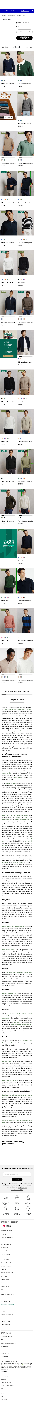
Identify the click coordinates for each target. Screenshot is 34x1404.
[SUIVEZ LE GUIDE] (8, 105)
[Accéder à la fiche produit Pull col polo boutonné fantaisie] (8, 222)
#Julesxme (3, 1379)
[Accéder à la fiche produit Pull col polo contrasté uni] (8, 63)
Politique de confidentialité (7, 1385)
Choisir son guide (5, 1350)
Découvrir (4, 1371)
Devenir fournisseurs (6, 1308)
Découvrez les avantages (7, 1262)
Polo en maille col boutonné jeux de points (14, 680)
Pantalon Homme (5, 1279)
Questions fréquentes (6, 1251)
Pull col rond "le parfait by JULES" (11, 203)
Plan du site (4, 1399)
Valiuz (2, 1396)
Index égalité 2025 (5, 1324)
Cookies (3, 1393)
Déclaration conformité (6, 1318)
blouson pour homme (24, 1055)
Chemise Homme (5, 1286)
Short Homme (4, 1276)
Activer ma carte (5, 1339)
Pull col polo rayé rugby (25, 640)
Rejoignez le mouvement (7, 1304)
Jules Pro (3, 1298)
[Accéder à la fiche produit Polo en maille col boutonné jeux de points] (25, 580)
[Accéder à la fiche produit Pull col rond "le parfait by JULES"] (8, 183)
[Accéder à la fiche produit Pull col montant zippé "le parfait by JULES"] (8, 461)
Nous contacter (4, 1247)
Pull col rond (22, 282)
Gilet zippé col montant (8, 322)
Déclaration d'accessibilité (7, 1328)
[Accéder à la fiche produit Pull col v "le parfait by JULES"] (8, 382)
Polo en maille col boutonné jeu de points (14, 163)
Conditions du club (5, 1269)
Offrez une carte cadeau (7, 1336)
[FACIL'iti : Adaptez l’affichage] (6, 1226)
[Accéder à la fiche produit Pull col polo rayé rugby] (25, 620)
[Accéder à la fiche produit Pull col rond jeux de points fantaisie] (25, 660)
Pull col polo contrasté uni (9, 83)
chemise (18, 1053)
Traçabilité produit (5, 1321)
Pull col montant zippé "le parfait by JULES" (14, 481)
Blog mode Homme (5, 1301)
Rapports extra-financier (7, 1314)
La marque (3, 1311)
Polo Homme (4, 1282)
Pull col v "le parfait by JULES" (10, 402)
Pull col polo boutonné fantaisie (10, 242)
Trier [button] (30, 47)
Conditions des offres (6, 1382)
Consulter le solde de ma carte (8, 1343)
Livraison (3, 1234)
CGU (2, 1391)
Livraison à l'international (7, 1237)
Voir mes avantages (6, 1266)
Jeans (2, 1289)
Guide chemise (4, 1356)
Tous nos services (5, 1254)
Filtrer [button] (6, 47)
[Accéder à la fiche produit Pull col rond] (25, 262)
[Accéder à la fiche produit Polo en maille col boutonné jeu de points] (8, 143)
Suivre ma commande (6, 1244)
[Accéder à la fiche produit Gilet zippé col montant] (8, 302)
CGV (2, 1388)
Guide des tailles (5, 1353)
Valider (17, 1179)
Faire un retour (4, 1241)
